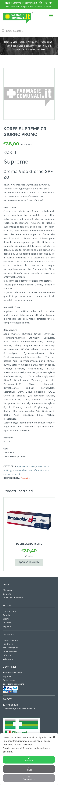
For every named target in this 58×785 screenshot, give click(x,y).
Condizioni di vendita (13, 598)
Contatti (7, 594)
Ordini (6, 619)
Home (7, 42)
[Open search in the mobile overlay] (29, 31)
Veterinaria (8, 659)
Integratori (8, 644)
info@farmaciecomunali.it (22, 709)
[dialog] (29, 759)
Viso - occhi (19, 42)
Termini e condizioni (12, 672)
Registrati (7, 626)
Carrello (6, 615)
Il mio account (9, 611)
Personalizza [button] (29, 779)
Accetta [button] (29, 760)
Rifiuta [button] (29, 769)
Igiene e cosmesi (26, 466)
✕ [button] (54, 737)
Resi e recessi (9, 680)
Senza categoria (10, 648)
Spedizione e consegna (13, 684)
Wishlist (7, 623)
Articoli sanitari (10, 651)
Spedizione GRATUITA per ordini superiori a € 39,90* (28, 6)
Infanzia (7, 655)
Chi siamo (7, 590)
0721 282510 (12, 705)
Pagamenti (8, 676)
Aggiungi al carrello (29, 562)
